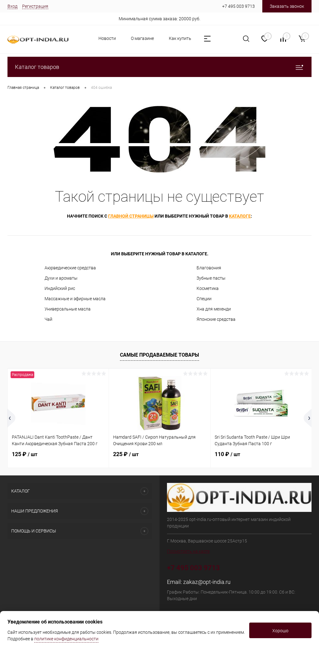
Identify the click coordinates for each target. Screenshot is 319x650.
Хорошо (280, 630)
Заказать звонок (287, 6)
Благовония (209, 267)
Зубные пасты (211, 278)
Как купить (180, 38)
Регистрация (35, 6)
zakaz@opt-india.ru (207, 582)
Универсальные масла (68, 308)
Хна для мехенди (214, 308)
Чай (48, 319)
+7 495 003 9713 (238, 6)
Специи (204, 298)
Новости (107, 38)
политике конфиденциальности (66, 638)
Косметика (208, 288)
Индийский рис (60, 288)
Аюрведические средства (70, 267)
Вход (12, 6)
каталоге (240, 216)
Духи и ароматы (61, 278)
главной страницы (131, 216)
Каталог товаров (37, 67)
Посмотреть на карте (188, 551)
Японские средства (216, 319)
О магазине (142, 38)
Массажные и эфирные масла (75, 298)
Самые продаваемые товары (159, 355)
